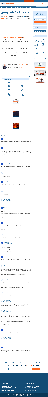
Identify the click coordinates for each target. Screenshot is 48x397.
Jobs (22, 7)
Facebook (16, 70)
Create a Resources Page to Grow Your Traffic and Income (16, 131)
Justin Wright (5, 300)
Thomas (4, 234)
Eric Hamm (5, 138)
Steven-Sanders (6, 337)
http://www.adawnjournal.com (6, 158)
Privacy (33, 394)
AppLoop (2, 18)
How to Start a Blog (5, 383)
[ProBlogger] (7, 4)
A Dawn (4, 147)
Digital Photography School (12, 66)
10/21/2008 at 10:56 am (7, 148)
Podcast (10, 7)
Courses (25, 7)
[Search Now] (46, 7)
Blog (2, 5)
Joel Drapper (5, 256)
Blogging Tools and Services (19, 16)
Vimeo (24, 37)
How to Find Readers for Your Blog (7, 386)
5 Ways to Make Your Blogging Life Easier (8, 390)
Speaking (29, 394)
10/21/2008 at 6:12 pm (8, 243)
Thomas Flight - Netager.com (8, 279)
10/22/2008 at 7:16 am (7, 301)
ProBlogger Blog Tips (23, 64)
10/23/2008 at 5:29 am (7, 330)
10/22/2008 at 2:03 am (7, 293)
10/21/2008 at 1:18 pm (7, 235)
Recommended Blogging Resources (30, 390)
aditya (4, 346)
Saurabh (4, 181)
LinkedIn (21, 70)
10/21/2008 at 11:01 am (7, 173)
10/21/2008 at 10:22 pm (7, 266)
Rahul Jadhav (5, 199)
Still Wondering (24, 67)
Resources (19, 7)
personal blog (11, 68)
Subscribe (40, 22)
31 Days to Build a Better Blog (29, 383)
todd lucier (5, 265)
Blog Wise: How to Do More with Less (30, 387)
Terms (36, 394)
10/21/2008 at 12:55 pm (7, 223)
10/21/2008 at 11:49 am (7, 200)
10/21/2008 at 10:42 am (7, 139)
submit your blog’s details (23, 53)
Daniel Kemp (5, 172)
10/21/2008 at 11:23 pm (12, 280)
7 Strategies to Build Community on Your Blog (9, 387)
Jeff (3, 222)
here (23, 68)
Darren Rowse (5, 16)
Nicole (4, 310)
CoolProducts (5, 329)
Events (30, 7)
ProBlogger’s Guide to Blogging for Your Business (32, 386)
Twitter (13, 70)
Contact (39, 394)
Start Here (3, 7)
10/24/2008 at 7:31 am (7, 338)
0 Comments (27, 16)
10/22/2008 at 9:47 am (7, 311)
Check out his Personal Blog (29, 1)
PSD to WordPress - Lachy (8, 207)
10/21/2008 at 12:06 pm (10, 208)
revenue (4, 292)
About (9, 394)
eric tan (4, 190)
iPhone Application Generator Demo (8, 37)
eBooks (14, 7)
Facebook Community (42, 3)
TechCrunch (4, 57)
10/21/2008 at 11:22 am (7, 182)
